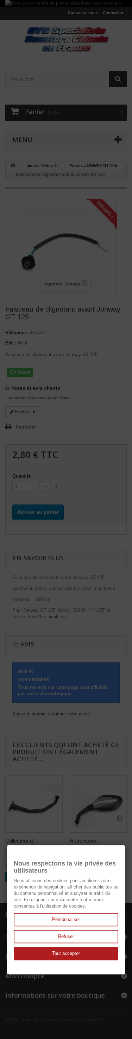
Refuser (66, 936)
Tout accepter (66, 953)
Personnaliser (66, 919)
